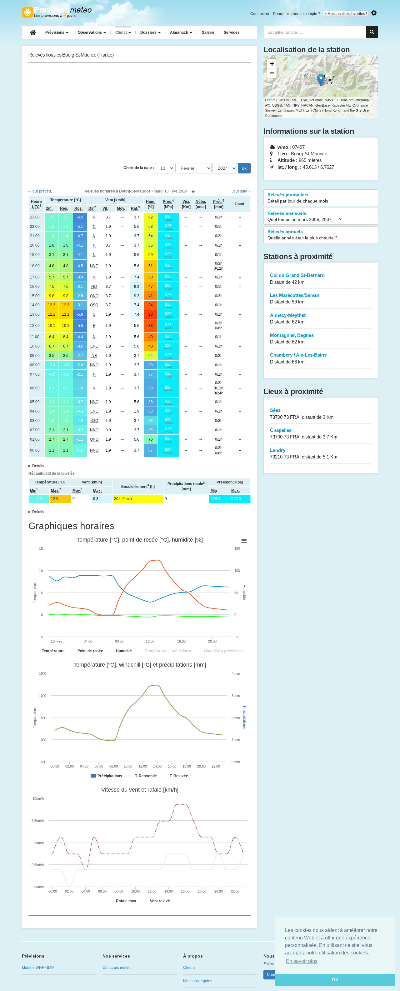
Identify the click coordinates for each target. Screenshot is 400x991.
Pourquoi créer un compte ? (296, 14)
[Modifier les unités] (374, 13)
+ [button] (272, 64)
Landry (304, 453)
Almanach (179, 32)
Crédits (189, 967)
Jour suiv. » (241, 191)
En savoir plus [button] (302, 961)
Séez (302, 413)
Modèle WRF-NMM (38, 967)
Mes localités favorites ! (347, 14)
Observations (90, 32)
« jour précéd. (40, 191)
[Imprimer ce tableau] (193, 191)
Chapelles (304, 433)
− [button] (272, 73)
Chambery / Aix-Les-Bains (298, 358)
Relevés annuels (303, 234)
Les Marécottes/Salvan (294, 298)
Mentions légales (197, 981)
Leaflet (270, 99)
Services (232, 32)
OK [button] (335, 979)
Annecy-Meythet (288, 318)
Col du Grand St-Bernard (297, 278)
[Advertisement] (139, 113)
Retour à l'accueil (58, 12)
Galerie (208, 32)
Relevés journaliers (298, 197)
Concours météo (116, 967)
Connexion (259, 14)
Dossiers (149, 32)
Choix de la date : (138, 168)
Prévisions (55, 32)
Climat (121, 32)
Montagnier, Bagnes (292, 338)
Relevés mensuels (305, 216)
